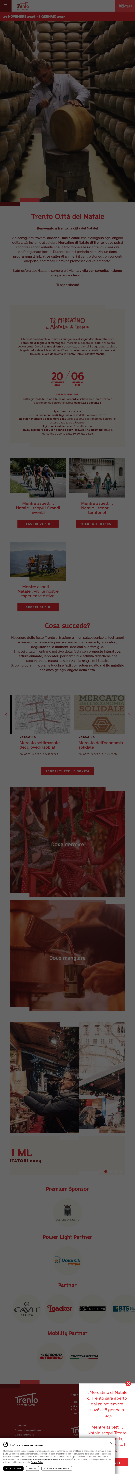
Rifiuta (32, 1468)
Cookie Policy (37, 1462)
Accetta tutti (13, 1468)
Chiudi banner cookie (111, 1442)
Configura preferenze (56, 1468)
